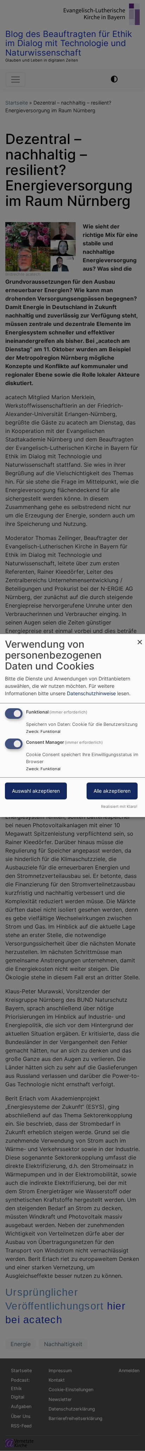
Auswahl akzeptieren (36, 791)
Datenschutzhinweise (91, 693)
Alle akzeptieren (112, 791)
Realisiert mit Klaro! (119, 806)
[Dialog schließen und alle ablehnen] (139, 638)
